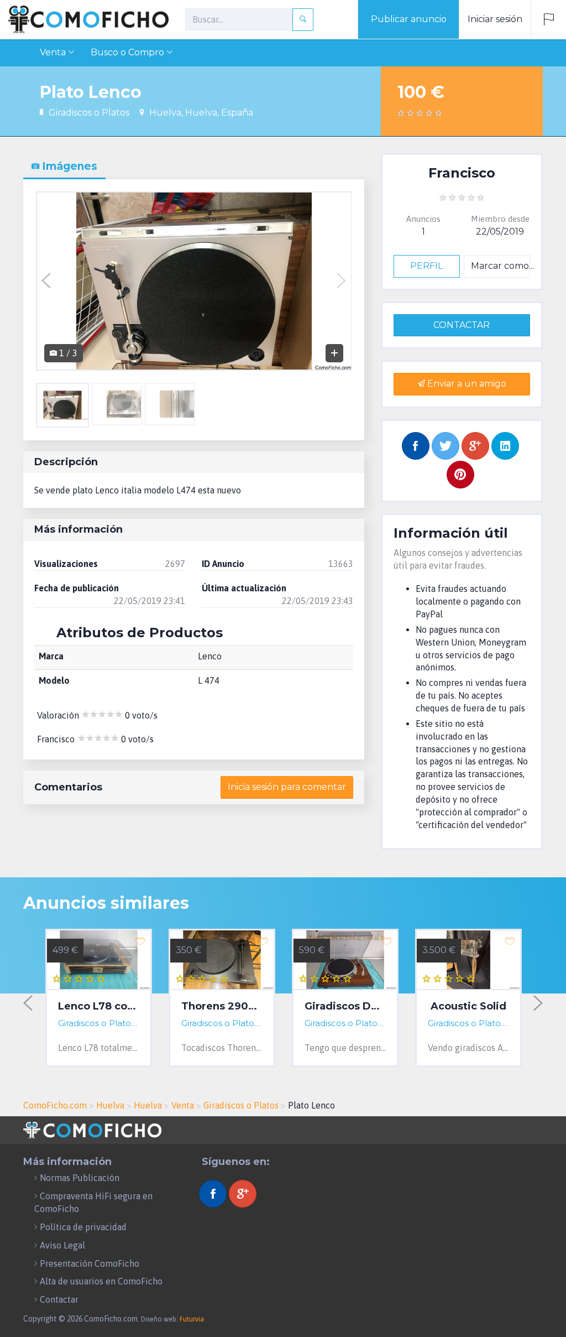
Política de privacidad (83, 1227)
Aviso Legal (62, 1245)
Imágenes (68, 166)
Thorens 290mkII (222, 1006)
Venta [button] (53, 52)
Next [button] (341, 280)
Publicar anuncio (409, 19)
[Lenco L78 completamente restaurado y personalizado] (98, 960)
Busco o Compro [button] (127, 52)
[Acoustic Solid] (468, 960)
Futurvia (192, 1319)
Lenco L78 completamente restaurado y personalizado (98, 1006)
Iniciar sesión (495, 19)
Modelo (54, 680)
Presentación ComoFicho (89, 1263)
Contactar (461, 325)
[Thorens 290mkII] (222, 960)
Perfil (426, 266)
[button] (548, 19)
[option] (194, 281)
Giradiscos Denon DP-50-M (345, 1006)
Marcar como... (500, 266)
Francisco (461, 173)
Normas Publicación (79, 1178)
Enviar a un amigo (465, 383)
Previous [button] (46, 280)
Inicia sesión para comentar (287, 787)
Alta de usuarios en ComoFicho (101, 1281)
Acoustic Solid (468, 1006)
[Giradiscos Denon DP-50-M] (345, 960)
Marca (51, 656)
